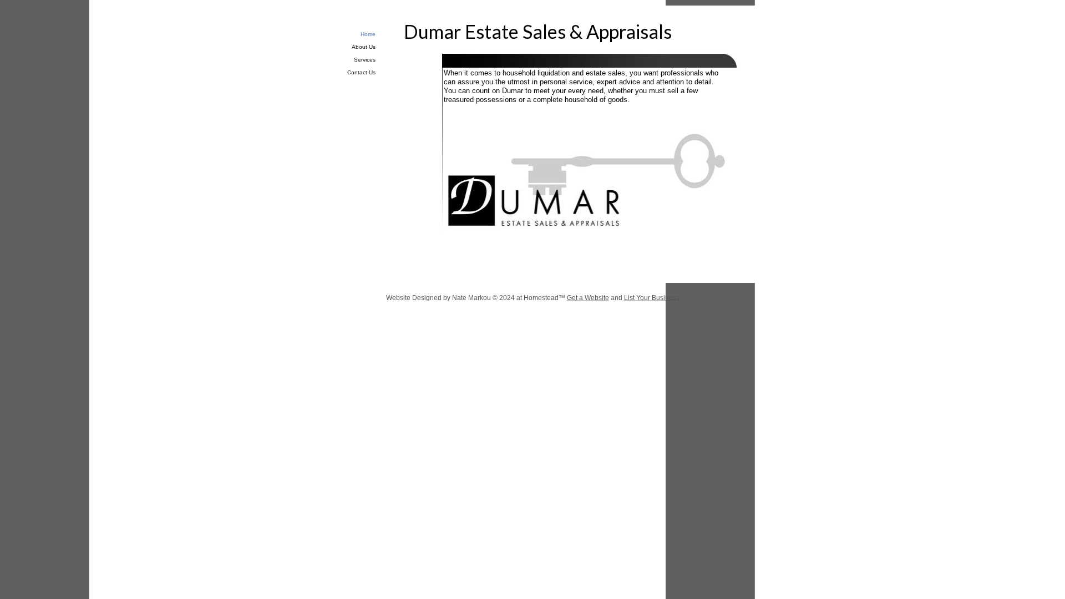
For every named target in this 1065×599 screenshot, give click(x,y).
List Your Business (651, 298)
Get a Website (588, 298)
